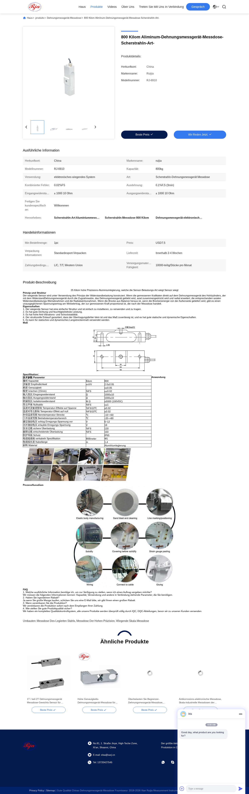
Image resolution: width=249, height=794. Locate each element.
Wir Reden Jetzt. (198, 134)
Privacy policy (36, 790)
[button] (31, 679)
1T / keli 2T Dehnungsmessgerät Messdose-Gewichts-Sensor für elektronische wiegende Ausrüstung (46, 701)
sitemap (50, 790)
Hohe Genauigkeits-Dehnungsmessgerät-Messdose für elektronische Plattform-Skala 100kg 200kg (97, 701)
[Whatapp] (165, 762)
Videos (112, 6)
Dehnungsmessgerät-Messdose (64, 17)
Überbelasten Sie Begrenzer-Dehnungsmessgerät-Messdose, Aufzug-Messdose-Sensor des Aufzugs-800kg (149, 701)
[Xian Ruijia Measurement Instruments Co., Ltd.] (34, 6)
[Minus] (240, 714)
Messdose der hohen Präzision (95, 620)
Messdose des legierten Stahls (56, 620)
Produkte (96, 6)
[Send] (240, 788)
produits (39, 17)
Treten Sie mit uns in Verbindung (161, 6)
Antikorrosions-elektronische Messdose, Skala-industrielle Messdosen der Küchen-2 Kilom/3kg (200, 701)
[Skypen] (175, 762)
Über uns (127, 6)
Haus (82, 6)
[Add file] (182, 788)
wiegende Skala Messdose (132, 620)
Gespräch (198, 6)
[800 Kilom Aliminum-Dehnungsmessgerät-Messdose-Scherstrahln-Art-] (68, 72)
